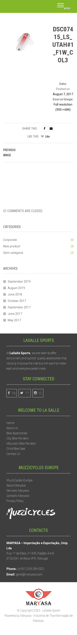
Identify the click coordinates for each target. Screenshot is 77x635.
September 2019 (19, 281)
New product (11, 246)
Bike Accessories (16, 433)
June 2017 (15, 313)
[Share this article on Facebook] (44, 128)
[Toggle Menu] (64, 6)
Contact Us (13, 454)
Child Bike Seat (15, 448)
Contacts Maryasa (17, 495)
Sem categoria (13, 252)
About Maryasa (16, 485)
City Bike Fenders (17, 438)
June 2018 (15, 294)
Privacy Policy (15, 501)
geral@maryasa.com (29, 574)
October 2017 (17, 301)
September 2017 (19, 307)
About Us (12, 428)
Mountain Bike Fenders (21, 443)
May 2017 (14, 320)
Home (10, 423)
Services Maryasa (17, 490)
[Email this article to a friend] (51, 128)
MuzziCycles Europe (19, 480)
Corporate (10, 240)
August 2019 (16, 288)
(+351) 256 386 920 (31, 569)
